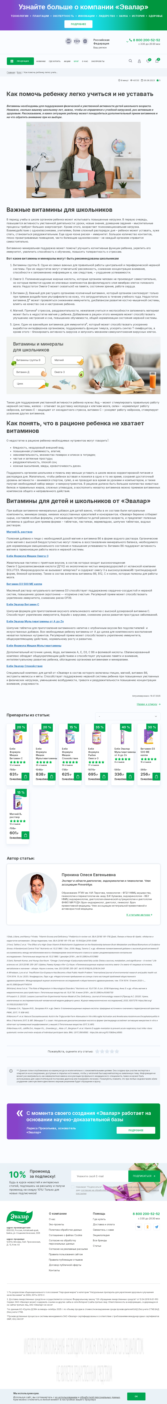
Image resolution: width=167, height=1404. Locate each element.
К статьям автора (138, 914)
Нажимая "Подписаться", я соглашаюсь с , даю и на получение (117, 1190)
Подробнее (16, 779)
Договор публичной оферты (65, 1265)
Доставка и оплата (104, 1224)
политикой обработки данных (136, 1187)
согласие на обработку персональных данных (105, 1190)
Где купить (99, 1219)
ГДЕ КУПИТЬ (55, 61)
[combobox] (127, 716)
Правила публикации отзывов (66, 1259)
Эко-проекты (56, 1224)
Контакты (54, 1270)
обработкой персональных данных (100, 1397)
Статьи (97, 1245)
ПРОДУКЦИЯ (23, 61)
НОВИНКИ (41, 61)
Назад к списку (147, 704)
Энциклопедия (101, 1235)
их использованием (66, 1397)
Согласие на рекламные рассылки (68, 1249)
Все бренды (100, 1240)
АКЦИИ (67, 61)
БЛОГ (76, 61)
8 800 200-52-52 (146, 40)
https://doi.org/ (145, 1000)
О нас (52, 1219)
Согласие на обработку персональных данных (62, 1242)
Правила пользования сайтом (66, 1254)
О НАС (85, 61)
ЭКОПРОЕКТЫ (97, 61)
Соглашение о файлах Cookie (65, 1235)
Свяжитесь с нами (103, 1229)
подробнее (78, 24)
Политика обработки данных (65, 1229)
